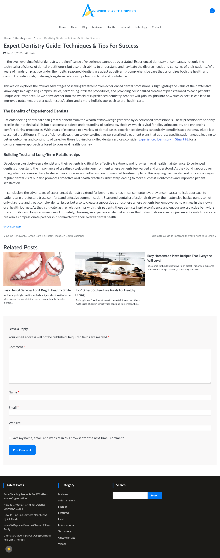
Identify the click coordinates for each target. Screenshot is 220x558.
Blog (84, 27)
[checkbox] (9, 549)
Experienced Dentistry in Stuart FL (164, 139)
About (74, 27)
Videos (62, 543)
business (97, 27)
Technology (140, 27)
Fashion (63, 506)
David (32, 53)
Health (111, 27)
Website (15, 423)
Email (14, 407)
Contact (156, 27)
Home (62, 27)
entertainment (66, 500)
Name (14, 392)
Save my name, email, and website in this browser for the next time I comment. (68, 438)
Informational (66, 525)
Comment (17, 347)
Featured (124, 27)
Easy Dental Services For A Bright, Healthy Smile (37, 290)
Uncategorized (12, 227)
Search (155, 495)
